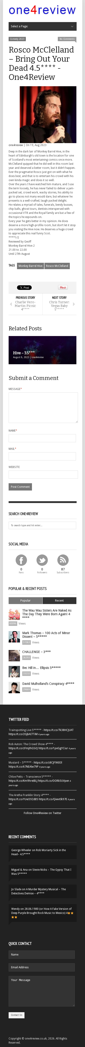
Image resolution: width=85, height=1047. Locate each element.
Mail (12, 448)
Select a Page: (19, 26)
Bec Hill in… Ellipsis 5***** (41, 668)
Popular (25, 600)
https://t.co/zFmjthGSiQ (23, 748)
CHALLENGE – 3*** (36, 652)
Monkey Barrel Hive (30, 266)
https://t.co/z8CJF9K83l (48, 762)
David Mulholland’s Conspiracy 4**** (48, 683)
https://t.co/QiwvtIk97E (53, 799)
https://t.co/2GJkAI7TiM (23, 734)
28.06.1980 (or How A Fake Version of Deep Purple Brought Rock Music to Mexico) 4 (41, 911)
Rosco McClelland (57, 266)
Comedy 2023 (17, 39)
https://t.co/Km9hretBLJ (23, 780)
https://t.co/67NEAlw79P (24, 766)
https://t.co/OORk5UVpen (53, 780)
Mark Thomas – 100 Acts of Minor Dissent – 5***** (46, 634)
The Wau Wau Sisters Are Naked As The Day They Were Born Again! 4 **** (46, 614)
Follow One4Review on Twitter (42, 813)
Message (15, 389)
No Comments (67, 39)
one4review (16, 145)
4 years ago (43, 734)
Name (13, 430)
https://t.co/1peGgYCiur (53, 748)
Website (14, 467)
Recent (59, 600)
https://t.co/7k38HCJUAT (59, 730)
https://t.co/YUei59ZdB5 (23, 799)
